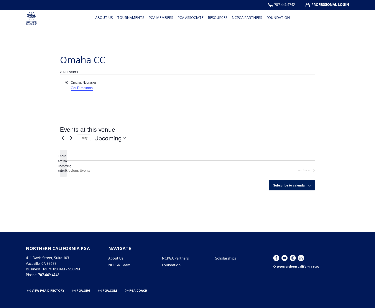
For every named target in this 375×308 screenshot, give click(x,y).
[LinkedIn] (301, 258)
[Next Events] (71, 138)
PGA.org (83, 290)
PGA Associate (191, 17)
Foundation (278, 17)
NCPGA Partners (247, 17)
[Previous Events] (62, 138)
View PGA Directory (48, 290)
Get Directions (82, 87)
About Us (104, 17)
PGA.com (110, 290)
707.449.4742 (284, 4)
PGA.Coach (138, 290)
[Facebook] (276, 258)
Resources (217, 17)
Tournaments (130, 17)
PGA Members (161, 17)
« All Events (69, 72)
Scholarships (225, 258)
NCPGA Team (119, 265)
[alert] (63, 163)
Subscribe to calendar (289, 185)
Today (83, 138)
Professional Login (330, 4)
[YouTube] (284, 258)
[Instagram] (293, 258)
